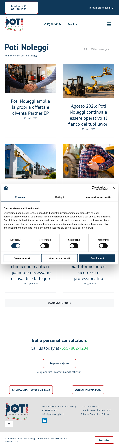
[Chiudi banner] (114, 188)
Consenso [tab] (20, 197)
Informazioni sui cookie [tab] (98, 197)
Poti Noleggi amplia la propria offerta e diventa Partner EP (30, 107)
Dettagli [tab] (59, 197)
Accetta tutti (97, 258)
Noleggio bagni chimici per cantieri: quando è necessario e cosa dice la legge (30, 269)
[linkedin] (44, 420)
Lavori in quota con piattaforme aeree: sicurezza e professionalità (88, 269)
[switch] (44, 245)
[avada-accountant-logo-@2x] (14, 18)
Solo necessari (22, 258)
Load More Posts (59, 303)
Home (8, 55)
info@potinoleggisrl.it (53, 414)
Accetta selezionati (59, 258)
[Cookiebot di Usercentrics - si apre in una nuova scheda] (94, 188)
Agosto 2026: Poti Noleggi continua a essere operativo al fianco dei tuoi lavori (88, 115)
